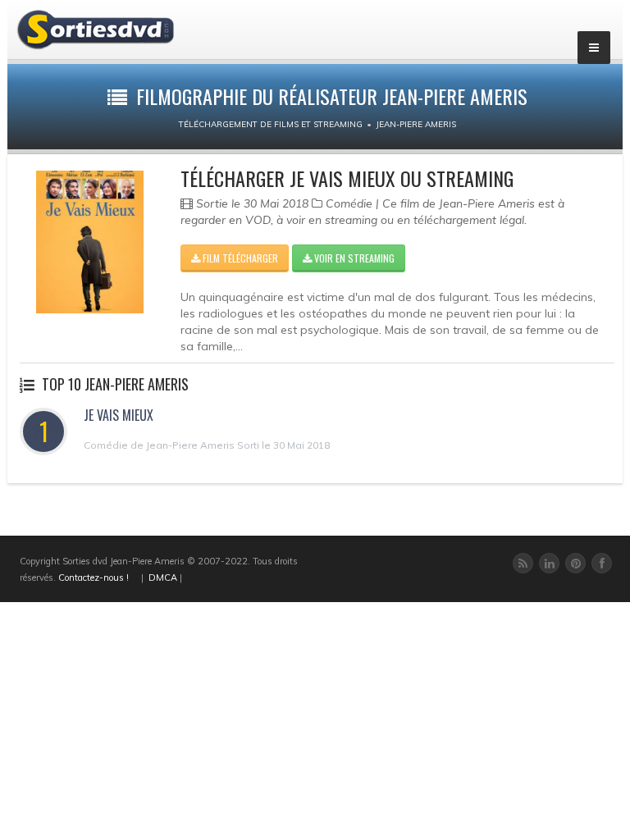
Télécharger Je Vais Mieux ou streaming (347, 178)
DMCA (162, 577)
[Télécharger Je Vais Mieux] (90, 242)
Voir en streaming (353, 258)
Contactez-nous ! (93, 577)
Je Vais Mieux (118, 415)
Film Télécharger (239, 258)
